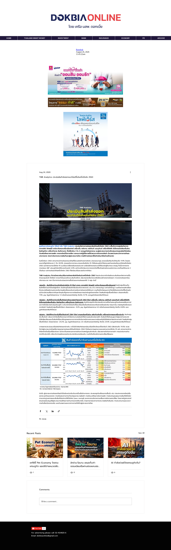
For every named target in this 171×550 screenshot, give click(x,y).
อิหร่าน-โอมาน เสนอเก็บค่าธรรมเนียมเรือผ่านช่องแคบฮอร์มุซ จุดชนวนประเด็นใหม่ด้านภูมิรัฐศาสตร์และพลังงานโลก (84, 464)
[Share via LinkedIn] (52, 411)
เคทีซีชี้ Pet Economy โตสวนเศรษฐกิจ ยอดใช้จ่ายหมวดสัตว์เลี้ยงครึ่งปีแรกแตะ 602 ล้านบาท (44, 464)
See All (141, 433)
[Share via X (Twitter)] (46, 411)
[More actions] (130, 172)
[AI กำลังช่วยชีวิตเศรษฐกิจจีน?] (126, 448)
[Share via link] (59, 411)
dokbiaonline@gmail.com (47, 535)
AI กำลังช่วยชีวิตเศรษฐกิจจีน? (125, 462)
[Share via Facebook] (40, 411)
